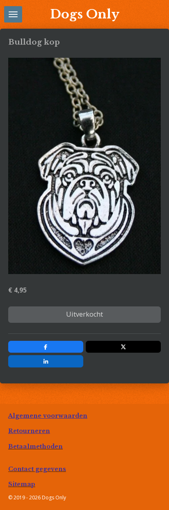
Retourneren (29, 431)
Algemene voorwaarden (47, 415)
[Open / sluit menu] (13, 14)
